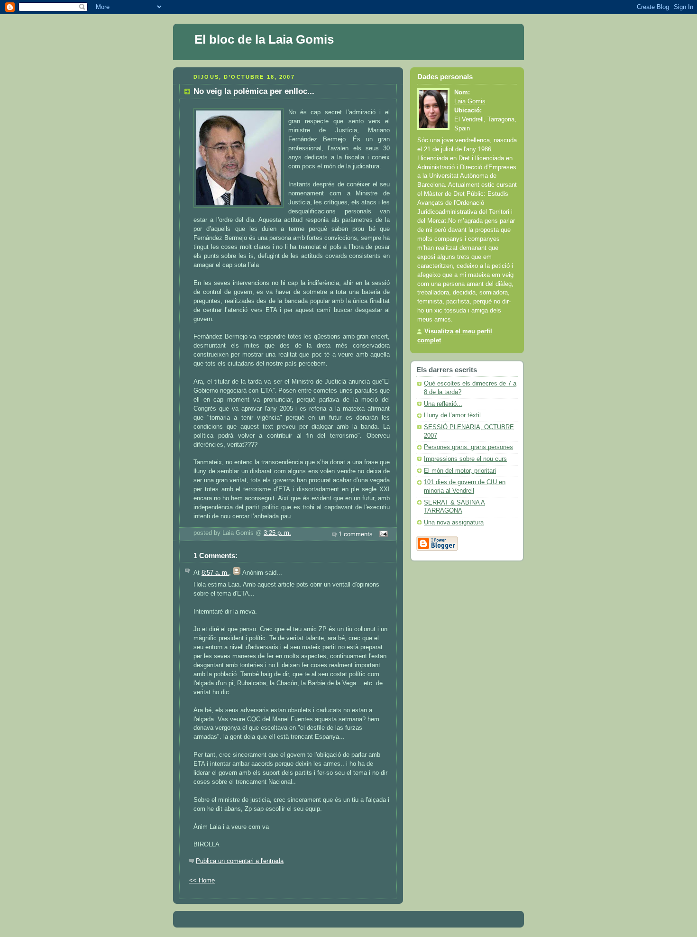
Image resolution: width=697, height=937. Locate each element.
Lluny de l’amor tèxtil (452, 415)
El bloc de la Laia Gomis (264, 39)
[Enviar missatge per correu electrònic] (382, 534)
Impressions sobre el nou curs (465, 459)
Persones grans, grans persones (468, 447)
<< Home (202, 880)
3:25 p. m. (277, 533)
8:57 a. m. (215, 573)
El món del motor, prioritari (460, 471)
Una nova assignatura (454, 522)
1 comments (356, 534)
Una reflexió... (443, 404)
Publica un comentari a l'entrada (240, 861)
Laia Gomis (470, 101)
